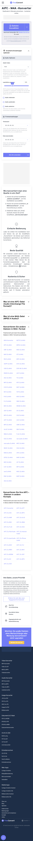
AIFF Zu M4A (8, 420)
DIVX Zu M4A (20, 364)
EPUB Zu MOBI (6, 724)
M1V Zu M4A (7, 392)
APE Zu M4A (20, 453)
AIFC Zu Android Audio (21, 533)
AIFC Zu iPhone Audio (21, 539)
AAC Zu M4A (20, 420)
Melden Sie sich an (24, 32)
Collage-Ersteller (6, 770)
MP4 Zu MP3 (5, 684)
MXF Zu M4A (20, 387)
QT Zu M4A (19, 354)
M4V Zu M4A (8, 354)
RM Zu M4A (7, 359)
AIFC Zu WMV (8, 550)
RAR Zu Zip (5, 736)
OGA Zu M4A (20, 448)
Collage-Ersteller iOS (7, 791)
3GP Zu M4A (8, 411)
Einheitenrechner (6, 762)
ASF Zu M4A (20, 373)
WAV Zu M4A (20, 429)
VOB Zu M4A (8, 368)
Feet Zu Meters (6, 759)
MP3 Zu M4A (8, 425)
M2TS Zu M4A (20, 340)
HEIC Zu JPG (5, 704)
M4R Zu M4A (20, 457)
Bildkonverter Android (7, 794)
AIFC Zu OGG (20, 527)
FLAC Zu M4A (20, 434)
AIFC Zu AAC (8, 513)
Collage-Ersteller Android (8, 788)
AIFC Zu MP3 (20, 513)
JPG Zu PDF (5, 698)
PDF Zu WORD (5, 718)
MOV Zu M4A (20, 397)
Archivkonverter (6, 745)
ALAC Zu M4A (8, 429)
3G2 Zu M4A (8, 378)
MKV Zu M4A (8, 406)
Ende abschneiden (8, 136)
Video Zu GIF (5, 666)
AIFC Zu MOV (8, 545)
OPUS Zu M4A (8, 457)
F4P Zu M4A (20, 392)
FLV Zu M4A (7, 401)
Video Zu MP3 (5, 687)
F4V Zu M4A (7, 397)
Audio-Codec (6, 63)
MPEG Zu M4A (20, 345)
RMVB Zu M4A (8, 373)
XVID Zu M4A (8, 387)
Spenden (4, 806)
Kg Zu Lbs (4, 756)
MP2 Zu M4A (20, 443)
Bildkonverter (5, 710)
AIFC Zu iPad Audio (9, 532)
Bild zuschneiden (6, 776)
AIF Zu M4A (20, 462)
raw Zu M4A (7, 471)
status (3, 817)
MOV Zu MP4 (5, 669)
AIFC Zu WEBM (8, 554)
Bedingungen (5, 811)
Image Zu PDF (5, 707)
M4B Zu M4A (8, 453)
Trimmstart (6, 121)
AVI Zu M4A (20, 411)
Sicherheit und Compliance (9, 813)
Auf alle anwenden (14, 155)
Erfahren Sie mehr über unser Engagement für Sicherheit (16, 599)
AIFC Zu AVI (7, 559)
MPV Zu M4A (8, 382)
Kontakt (4, 815)
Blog (3, 803)
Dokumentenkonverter (8, 727)
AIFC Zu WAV (8, 522)
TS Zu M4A (19, 378)
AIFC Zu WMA (20, 522)
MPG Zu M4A (20, 359)
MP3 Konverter (6, 681)
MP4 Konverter (6, 663)
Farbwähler (5, 779)
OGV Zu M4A (20, 415)
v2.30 (15, 825)
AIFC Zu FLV (20, 545)
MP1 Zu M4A (20, 467)
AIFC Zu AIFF (20, 508)
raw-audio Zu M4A (22, 439)
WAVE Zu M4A (8, 448)
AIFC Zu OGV (8, 564)
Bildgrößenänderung (7, 773)
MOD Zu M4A (20, 350)
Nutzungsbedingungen (15, 41)
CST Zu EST (5, 742)
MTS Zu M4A (8, 345)
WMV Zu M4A (20, 401)
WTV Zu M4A (20, 382)
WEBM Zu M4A (21, 406)
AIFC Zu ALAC (20, 517)
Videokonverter (6, 672)
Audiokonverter (6, 690)
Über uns (4, 801)
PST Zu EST (5, 739)
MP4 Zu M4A (8, 415)
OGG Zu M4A (8, 439)
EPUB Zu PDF (5, 721)
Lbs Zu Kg (4, 753)
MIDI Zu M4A (20, 471)
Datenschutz (5, 808)
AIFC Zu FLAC (8, 527)
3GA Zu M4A (8, 481)
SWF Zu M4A (8, 350)
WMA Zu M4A (8, 434)
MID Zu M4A (7, 462)
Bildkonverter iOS (6, 797)
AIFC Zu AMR (8, 517)
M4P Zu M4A (20, 476)
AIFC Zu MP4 (20, 559)
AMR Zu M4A (20, 425)
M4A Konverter (8, 340)
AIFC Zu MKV (20, 550)
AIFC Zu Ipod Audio (10, 538)
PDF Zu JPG (5, 701)
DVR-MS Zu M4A (21, 368)
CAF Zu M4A (8, 467)
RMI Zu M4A (7, 476)
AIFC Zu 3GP (20, 554)
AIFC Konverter (8, 508)
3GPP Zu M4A (8, 364)
